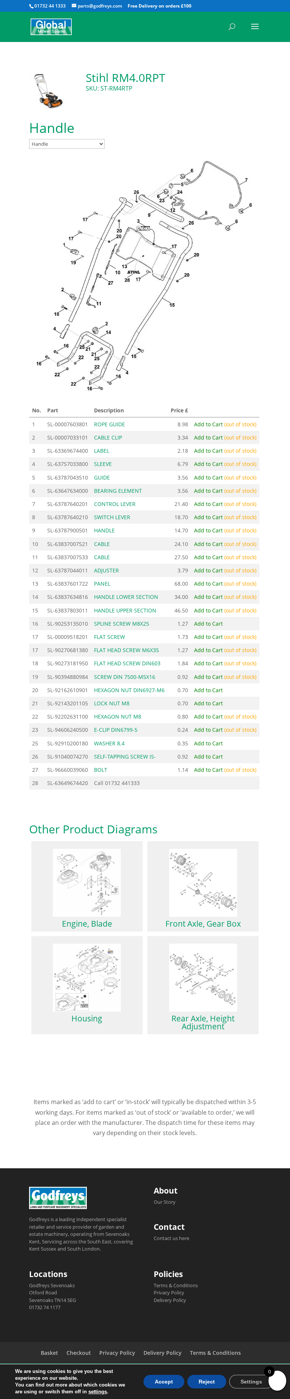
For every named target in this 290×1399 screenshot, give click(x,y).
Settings (251, 1382)
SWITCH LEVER (112, 517)
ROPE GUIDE (109, 424)
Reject (207, 1382)
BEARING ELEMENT (118, 490)
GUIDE (102, 477)
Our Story (165, 1201)
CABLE (102, 544)
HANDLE (104, 530)
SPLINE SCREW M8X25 (121, 623)
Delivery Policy (170, 1300)
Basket (49, 1352)
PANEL (102, 583)
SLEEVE (103, 463)
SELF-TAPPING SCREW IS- (125, 756)
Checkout (78, 1352)
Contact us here (171, 1238)
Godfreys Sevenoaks (52, 1285)
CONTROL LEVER (115, 503)
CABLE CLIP (108, 437)
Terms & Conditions (176, 1285)
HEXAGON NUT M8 (117, 716)
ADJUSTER (106, 570)
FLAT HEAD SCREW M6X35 (126, 650)
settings (97, 1391)
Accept (164, 1382)
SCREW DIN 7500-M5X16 (124, 676)
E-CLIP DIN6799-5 (115, 729)
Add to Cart (225, 424)
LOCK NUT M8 (112, 703)
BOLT (100, 769)
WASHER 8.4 (109, 743)
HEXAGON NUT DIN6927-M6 (129, 690)
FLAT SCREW (109, 636)
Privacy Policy (169, 1292)
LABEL (101, 450)
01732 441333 (122, 783)
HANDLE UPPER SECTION (125, 610)
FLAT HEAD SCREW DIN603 (127, 663)
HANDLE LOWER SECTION (126, 596)
